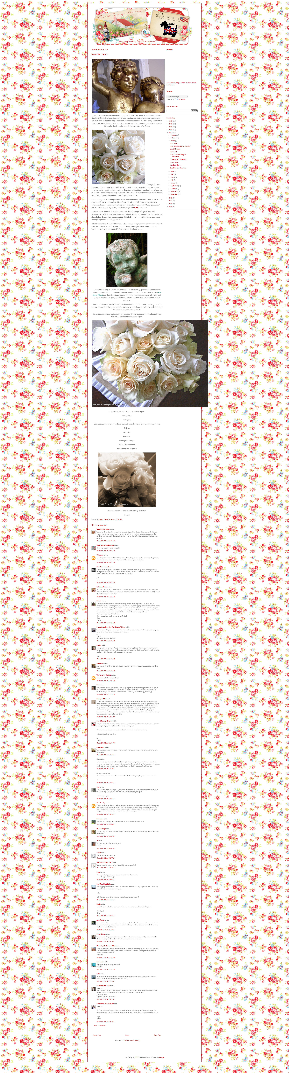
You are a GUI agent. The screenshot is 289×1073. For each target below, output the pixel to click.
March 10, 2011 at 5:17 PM (105, 858)
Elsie (98, 872)
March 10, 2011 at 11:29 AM (106, 681)
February (174, 138)
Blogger (161, 1057)
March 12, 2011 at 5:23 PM (105, 1021)
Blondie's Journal (103, 567)
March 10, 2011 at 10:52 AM (106, 583)
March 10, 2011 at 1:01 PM (105, 755)
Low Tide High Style (104, 884)
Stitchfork (100, 962)
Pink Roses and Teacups (105, 1004)
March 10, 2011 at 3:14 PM (105, 836)
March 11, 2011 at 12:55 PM (106, 969)
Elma (98, 974)
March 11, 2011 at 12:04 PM (106, 957)
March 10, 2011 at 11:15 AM (106, 659)
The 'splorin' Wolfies (104, 675)
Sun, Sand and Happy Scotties (180, 146)
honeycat (100, 663)
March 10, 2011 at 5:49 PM (105, 880)
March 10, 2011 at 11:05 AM (106, 623)
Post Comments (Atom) (131, 1040)
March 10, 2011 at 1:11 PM (105, 769)
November (174, 191)
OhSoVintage (101, 829)
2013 (170, 201)
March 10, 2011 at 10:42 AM (106, 563)
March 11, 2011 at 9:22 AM (105, 941)
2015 (170, 206)
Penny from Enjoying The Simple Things (111, 627)
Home (127, 1035)
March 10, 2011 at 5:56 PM (105, 900)
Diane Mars (100, 747)
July (172, 180)
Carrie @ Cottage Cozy (104, 862)
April (172, 171)
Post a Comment (99, 1026)
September (174, 186)
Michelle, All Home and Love (107, 946)
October (173, 189)
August (173, 183)
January (173, 135)
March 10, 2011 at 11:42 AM (106, 694)
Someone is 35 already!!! (178, 159)
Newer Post (97, 1035)
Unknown (100, 555)
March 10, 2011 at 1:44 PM (105, 814)
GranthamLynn (102, 803)
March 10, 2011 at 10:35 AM (106, 551)
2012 (170, 198)
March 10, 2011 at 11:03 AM (106, 596)
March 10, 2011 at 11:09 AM (106, 641)
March (173, 141)
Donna (99, 601)
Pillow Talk (173, 152)
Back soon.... (174, 143)
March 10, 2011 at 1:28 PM (105, 799)
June (172, 177)
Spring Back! (174, 162)
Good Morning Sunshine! (178, 168)
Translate (182, 99)
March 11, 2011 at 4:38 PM (105, 999)
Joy (98, 787)
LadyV (99, 852)
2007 (170, 121)
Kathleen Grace (102, 587)
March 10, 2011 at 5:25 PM (105, 868)
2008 (170, 124)
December (174, 194)
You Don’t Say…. (175, 165)
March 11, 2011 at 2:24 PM (105, 981)
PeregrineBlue (101, 699)
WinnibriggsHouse (103, 529)
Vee (98, 685)
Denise (99, 645)
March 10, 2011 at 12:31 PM (106, 717)
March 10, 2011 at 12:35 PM (106, 743)
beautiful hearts (175, 149)
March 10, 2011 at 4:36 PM (105, 848)
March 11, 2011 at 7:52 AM (105, 930)
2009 (170, 127)
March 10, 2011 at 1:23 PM (105, 783)
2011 (170, 132)
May (172, 174)
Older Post (157, 1035)
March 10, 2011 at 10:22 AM (106, 541)
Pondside (100, 819)
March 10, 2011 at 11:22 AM (106, 671)
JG (97, 840)
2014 (170, 204)
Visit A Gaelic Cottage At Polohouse (178, 155)
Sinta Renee (101, 934)
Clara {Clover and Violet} (105, 545)
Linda (98, 904)
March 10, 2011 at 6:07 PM (105, 916)
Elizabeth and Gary (103, 985)
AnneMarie (100, 920)
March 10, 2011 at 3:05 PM (105, 824)
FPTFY (137, 1057)
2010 (170, 130)
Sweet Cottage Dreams (104, 721)
